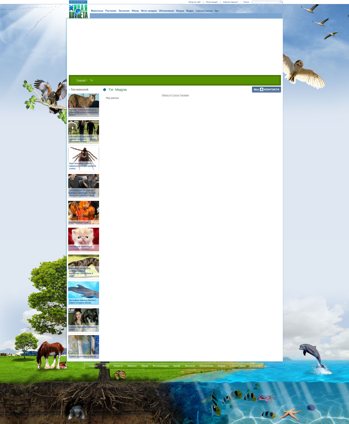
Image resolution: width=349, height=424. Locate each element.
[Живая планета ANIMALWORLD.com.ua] (77, 11)
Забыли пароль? (230, 2)
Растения (110, 10)
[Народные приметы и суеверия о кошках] (83, 241)
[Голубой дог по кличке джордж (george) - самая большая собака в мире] (83, 188)
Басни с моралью (78, 222)
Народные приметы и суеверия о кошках (80, 247)
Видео (190, 10)
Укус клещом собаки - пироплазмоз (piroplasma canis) (82, 166)
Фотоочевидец (161, 365)
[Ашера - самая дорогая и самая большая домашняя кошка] (83, 107)
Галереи (184, 95)
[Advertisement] (175, 46)
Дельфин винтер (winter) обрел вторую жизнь (82, 301)
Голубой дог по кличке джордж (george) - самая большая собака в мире (82, 193)
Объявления (166, 10)
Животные (97, 10)
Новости (166, 95)
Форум (180, 10)
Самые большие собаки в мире (83, 328)
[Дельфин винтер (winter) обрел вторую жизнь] (83, 295)
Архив (176, 365)
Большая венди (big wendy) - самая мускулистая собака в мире (81, 272)
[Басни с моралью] (83, 215)
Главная (80, 80)
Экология (124, 10)
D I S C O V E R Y (78, 2)
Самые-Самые (204, 10)
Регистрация (212, 2)
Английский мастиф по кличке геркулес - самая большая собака (82, 139)
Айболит (132, 365)
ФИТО (105, 365)
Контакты (255, 365)
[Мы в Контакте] (266, 91)
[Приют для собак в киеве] (83, 349)
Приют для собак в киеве (82, 356)
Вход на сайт (195, 2)
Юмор (135, 10)
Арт (217, 10)
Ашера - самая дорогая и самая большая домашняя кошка (83, 112)
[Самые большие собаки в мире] (83, 322)
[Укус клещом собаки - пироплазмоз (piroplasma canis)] (83, 161)
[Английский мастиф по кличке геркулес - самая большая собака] (83, 134)
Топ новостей (79, 89)
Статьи (175, 95)
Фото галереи (149, 10)
